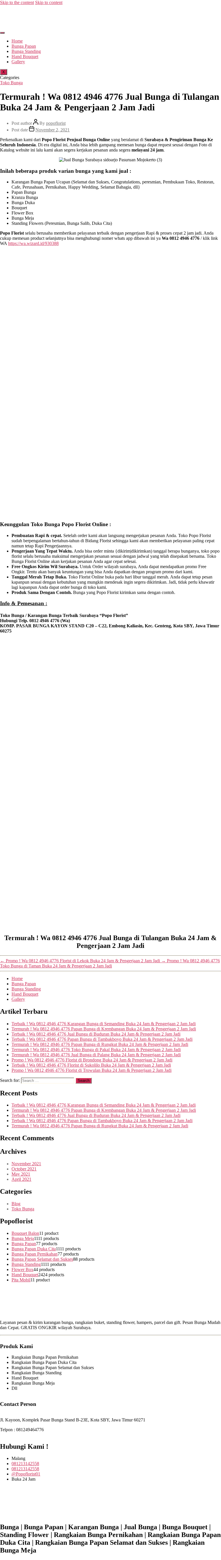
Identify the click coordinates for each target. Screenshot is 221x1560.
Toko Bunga (11, 82)
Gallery (18, 61)
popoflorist (56, 123)
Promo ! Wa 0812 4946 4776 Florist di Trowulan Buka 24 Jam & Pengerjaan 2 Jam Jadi (92, 1070)
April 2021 (21, 1179)
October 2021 (24, 1168)
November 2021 (26, 1163)
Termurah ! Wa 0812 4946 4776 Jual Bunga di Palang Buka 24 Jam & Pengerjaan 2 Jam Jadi (96, 1054)
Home (17, 41)
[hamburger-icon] (2, 33)
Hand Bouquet (25, 56)
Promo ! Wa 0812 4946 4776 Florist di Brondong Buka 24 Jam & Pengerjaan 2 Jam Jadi (92, 1059)
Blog (16, 1203)
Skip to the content (17, 2)
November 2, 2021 (52, 129)
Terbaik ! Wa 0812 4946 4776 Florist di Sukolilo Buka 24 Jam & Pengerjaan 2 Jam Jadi (91, 1065)
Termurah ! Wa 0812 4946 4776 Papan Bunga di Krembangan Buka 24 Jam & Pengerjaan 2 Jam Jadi (104, 1028)
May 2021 (21, 1174)
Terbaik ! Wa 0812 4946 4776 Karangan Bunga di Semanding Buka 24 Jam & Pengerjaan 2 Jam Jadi (104, 1023)
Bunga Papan (24, 46)
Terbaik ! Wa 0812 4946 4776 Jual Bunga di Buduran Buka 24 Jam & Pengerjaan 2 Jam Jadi (96, 1034)
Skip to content (48, 2)
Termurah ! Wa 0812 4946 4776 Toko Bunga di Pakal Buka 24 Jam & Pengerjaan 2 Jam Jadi (96, 1049)
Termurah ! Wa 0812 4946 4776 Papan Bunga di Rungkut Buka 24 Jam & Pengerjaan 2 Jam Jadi (100, 1044)
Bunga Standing (26, 51)
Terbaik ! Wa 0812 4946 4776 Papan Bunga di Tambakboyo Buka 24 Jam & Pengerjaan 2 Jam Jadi (102, 1039)
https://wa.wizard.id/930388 (33, 243)
